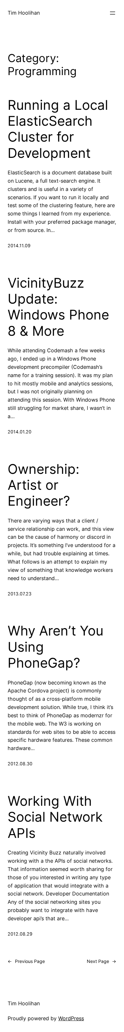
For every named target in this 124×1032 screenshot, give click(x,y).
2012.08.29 (20, 934)
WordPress (71, 1018)
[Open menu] (112, 13)
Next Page (101, 961)
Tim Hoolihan (24, 13)
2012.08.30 (20, 763)
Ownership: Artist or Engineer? (43, 485)
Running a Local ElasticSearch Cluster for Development (58, 129)
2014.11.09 (19, 245)
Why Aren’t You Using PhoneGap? (55, 647)
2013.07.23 (19, 593)
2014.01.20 (19, 431)
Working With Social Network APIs (55, 817)
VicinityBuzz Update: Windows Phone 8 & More (58, 307)
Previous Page (26, 961)
